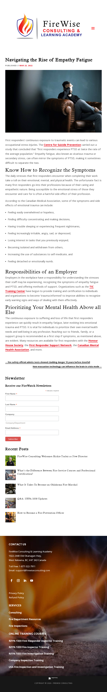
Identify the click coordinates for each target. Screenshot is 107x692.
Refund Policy (16, 597)
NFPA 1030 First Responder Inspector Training (36, 640)
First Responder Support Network (50, 345)
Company (9, 414)
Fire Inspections (18, 625)
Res (30, 619)
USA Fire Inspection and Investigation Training (36, 667)
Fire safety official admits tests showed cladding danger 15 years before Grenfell (47, 362)
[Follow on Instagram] (18, 580)
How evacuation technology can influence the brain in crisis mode (67, 366)
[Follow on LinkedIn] (25, 580)
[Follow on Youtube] (31, 580)
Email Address (12, 428)
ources (37, 619)
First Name (11, 393)
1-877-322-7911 (27, 566)
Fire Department (18, 619)
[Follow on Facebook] (11, 580)
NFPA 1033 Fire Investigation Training (31, 653)
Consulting (15, 612)
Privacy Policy (16, 593)
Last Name (11, 404)
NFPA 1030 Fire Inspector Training (29, 647)
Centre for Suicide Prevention (62, 144)
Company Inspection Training (26, 660)
